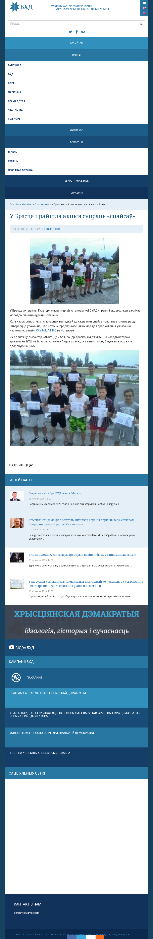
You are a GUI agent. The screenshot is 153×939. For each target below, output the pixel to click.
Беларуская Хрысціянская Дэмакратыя (80, 8)
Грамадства (16, 101)
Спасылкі (77, 192)
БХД (10, 74)
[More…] (97, 937)
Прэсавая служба (20, 170)
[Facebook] (71, 937)
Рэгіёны (13, 161)
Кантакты (76, 141)
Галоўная (76, 42)
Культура (14, 119)
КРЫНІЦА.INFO (46, 330)
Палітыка (14, 92)
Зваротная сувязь (77, 180)
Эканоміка (15, 110)
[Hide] (101, 937)
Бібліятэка (76, 129)
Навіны (76, 54)
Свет (11, 83)
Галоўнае (14, 65)
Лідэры (13, 152)
